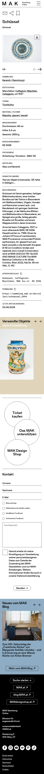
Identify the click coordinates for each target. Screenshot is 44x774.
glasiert (16, 115)
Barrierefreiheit (8, 766)
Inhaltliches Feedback (14, 513)
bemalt (24, 115)
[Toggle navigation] (38, 3)
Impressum (6, 762)
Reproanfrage (11, 503)
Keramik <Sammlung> (13, 80)
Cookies (5, 769)
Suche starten (21, 680)
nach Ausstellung (14, 325)
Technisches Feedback (14, 518)
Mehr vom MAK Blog (21, 668)
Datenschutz (7, 759)
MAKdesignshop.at (21, 702)
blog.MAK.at (20, 695)
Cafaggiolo (8, 93)
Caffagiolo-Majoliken (26, 91)
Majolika (6, 115)
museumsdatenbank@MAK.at (11, 727)
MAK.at (20, 687)
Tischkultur (8, 104)
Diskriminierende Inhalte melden (18, 508)
